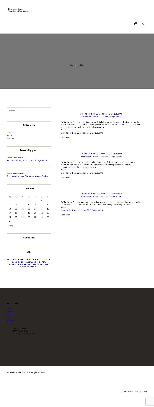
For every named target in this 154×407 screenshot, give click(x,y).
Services (10, 314)
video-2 (44, 264)
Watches (100, 114)
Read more (65, 137)
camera (21, 259)
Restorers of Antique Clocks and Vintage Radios (101, 196)
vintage (24, 267)
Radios (91, 114)
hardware (30, 262)
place (36, 264)
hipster (41, 262)
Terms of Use (127, 391)
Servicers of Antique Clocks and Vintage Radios (101, 117)
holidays (14, 264)
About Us (11, 311)
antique (11, 259)
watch (33, 267)
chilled (30, 259)
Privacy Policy (141, 391)
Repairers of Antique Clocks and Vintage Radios (101, 157)
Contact (10, 323)
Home (9, 309)
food (21, 262)
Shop (9, 317)
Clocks (83, 114)
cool (47, 259)
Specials (10, 320)
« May (10, 225)
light (23, 264)
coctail (39, 259)
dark (14, 262)
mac (30, 264)
